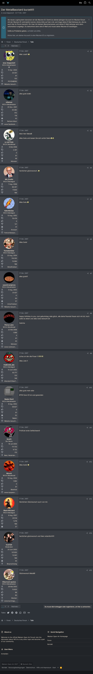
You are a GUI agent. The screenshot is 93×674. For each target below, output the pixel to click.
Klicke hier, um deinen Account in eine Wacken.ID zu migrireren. (31, 35)
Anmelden (4, 654)
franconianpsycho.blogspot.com (15, 233)
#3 (91, 131)
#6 (91, 239)
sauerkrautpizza (9, 285)
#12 (90, 462)
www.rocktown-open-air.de (14, 347)
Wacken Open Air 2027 (10, 664)
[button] (3, 3)
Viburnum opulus (9, 582)
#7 (91, 273)
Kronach (14, 230)
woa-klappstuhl (8, 13)
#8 (91, 313)
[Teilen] (87, 51)
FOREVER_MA (9, 365)
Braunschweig (12, 564)
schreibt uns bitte (33, 31)
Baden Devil (9, 399)
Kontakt (50, 644)
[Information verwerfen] (88, 20)
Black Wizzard (9, 510)
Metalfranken (12, 267)
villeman (9, 102)
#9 (91, 353)
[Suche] (89, 2)
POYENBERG (12, 81)
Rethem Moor (12, 121)
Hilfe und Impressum (44, 667)
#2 (91, 91)
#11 (91, 427)
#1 (91, 51)
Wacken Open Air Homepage (57, 636)
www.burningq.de (10, 601)
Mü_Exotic (9, 179)
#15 (90, 570)
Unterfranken (12, 304)
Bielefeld (14, 489)
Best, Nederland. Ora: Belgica (14, 455)
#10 (90, 387)
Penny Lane (9, 325)
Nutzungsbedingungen (17, 667)
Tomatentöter (9, 251)
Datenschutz (30, 667)
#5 (91, 199)
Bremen (14, 598)
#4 (91, 168)
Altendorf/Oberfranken (12, 381)
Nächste (14, 46)
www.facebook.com (11, 124)
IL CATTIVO (9, 142)
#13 (90, 499)
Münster (14, 161)
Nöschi (9, 473)
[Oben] (58, 667)
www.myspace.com (11, 492)
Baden (14, 418)
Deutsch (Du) (27, 664)
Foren (49, 640)
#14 (90, 533)
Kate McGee (9, 211)
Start (54, 667)
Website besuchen (10, 84)
